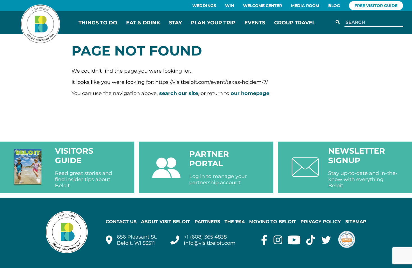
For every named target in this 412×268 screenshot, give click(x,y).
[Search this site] (372, 23)
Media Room (305, 5)
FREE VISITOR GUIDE (376, 5)
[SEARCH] (337, 22)
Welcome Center (262, 5)
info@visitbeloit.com (209, 243)
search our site (178, 93)
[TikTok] (310, 240)
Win (229, 5)
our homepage (250, 93)
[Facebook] (264, 240)
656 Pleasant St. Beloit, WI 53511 (137, 240)
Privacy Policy (320, 221)
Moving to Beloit (272, 221)
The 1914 (234, 221)
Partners (207, 221)
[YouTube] (294, 240)
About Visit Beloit (165, 221)
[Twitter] (326, 240)
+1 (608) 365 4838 (205, 237)
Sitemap (355, 221)
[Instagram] (278, 240)
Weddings (204, 5)
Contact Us (121, 221)
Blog (334, 5)
